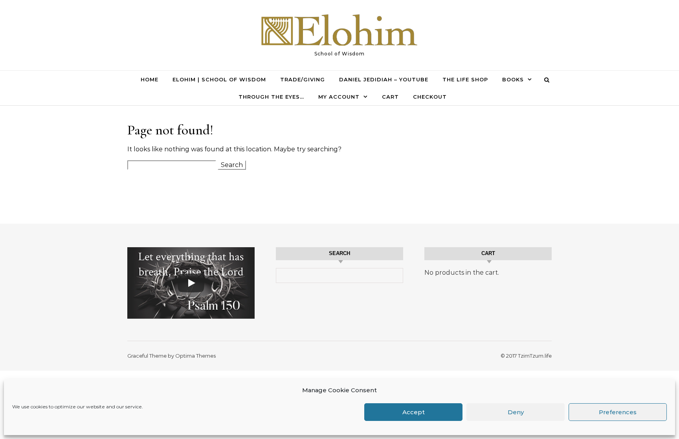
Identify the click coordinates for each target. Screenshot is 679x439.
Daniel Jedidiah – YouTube (383, 79)
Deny (516, 412)
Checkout (430, 97)
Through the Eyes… (271, 97)
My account (339, 97)
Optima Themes (195, 356)
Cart (390, 97)
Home (149, 79)
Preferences (618, 412)
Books (513, 79)
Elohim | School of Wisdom (219, 79)
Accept (413, 412)
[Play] (191, 283)
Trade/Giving (302, 79)
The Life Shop (465, 79)
